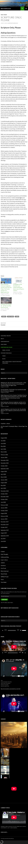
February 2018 (4, 516)
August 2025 (4, 471)
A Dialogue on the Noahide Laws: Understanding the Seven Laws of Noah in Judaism (18, 287)
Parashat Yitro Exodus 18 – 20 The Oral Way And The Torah (6, 306)
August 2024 (4, 482)
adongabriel (13, 827)
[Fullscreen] (25, 653)
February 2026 (4, 454)
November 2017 (5, 524)
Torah (17, 316)
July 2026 (3, 440)
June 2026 (3, 443)
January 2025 (4, 479)
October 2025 (4, 465)
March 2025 (4, 477)
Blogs (3, 358)
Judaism (3, 562)
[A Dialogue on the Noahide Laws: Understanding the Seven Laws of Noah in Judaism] (18, 280)
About (2, 338)
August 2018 (4, 513)
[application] (14, 630)
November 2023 (5, 491)
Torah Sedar (4, 582)
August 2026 (4, 438)
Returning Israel (4, 571)
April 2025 (3, 474)
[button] (14, 735)
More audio (4, 832)
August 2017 (4, 533)
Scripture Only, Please (6, 347)
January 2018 (4, 519)
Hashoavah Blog (5, 341)
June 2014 (3, 541)
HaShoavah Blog (5, 557)
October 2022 (4, 499)
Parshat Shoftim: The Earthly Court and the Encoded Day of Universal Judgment (13, 390)
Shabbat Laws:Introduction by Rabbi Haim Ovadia (13, 826)
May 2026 (3, 446)
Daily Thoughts (4, 554)
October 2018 (4, 510)
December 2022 (5, 496)
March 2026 (4, 452)
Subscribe (4, 599)
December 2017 (5, 521)
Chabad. (3, 551)
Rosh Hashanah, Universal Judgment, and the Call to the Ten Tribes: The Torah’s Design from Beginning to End (13, 403)
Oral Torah (4, 14)
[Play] (3, 630)
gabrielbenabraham (13, 23)
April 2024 (3, 488)
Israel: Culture (6, 350)
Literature (3, 565)
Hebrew (4, 316)
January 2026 (4, 457)
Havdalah (3, 324)
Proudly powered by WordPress (7, 838)
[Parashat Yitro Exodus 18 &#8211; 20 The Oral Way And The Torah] (6, 300)
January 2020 (4, 507)
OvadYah (3, 423)
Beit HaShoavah (6, 8)
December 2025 (5, 460)
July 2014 (3, 538)
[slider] (24, 630)
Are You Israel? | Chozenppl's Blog (9, 426)
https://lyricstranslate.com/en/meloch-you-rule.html (10, 688)
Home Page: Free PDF (6, 335)
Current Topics (5, 807)
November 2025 (5, 463)
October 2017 (4, 527)
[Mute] (21, 630)
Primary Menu (26, 8)
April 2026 (3, 449)
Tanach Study (4, 574)
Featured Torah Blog (6, 353)
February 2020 (4, 505)
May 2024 (3, 485)
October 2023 (4, 493)
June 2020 (3, 502)
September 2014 (5, 535)
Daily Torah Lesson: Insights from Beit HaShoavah (12, 362)
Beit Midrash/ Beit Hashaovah (10, 608)
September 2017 (5, 530)
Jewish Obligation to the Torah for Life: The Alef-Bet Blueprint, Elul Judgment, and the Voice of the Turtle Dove (13, 410)
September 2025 (5, 468)
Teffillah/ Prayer (5, 576)
